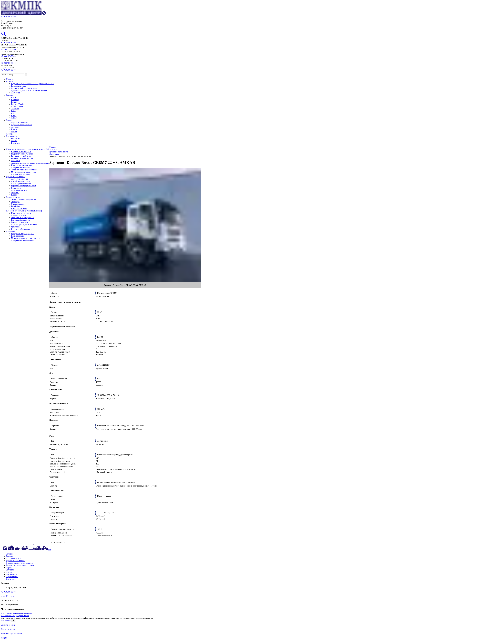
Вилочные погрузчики (21, 151)
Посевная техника (19, 208)
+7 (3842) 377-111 (8, 49)
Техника (9, 554)
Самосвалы (16, 188)
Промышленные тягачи (21, 213)
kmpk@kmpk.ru (7, 596)
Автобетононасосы (19, 179)
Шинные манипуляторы (21, 165)
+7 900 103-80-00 (8, 63)
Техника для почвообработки (23, 199)
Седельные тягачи (19, 190)
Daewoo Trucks (17, 104)
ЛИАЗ (14, 118)
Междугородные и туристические (25, 238)
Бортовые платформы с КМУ (23, 186)
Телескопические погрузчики (24, 170)
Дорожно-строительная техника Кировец (29, 90)
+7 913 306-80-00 (8, 42)
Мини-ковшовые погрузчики (23, 172)
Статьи (14, 141)
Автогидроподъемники (21, 183)
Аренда (9, 134)
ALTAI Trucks (17, 106)
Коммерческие (17, 236)
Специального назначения (22, 240)
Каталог (9, 81)
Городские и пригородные (22, 233)
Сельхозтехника (13, 197)
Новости (10, 79)
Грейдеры (15, 227)
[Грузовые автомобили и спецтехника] (11, 549)
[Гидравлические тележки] (31, 549)
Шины (14, 129)
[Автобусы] (25, 549)
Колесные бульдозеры (20, 220)
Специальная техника (20, 167)
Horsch (14, 102)
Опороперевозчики (19, 222)
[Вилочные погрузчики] (4, 549)
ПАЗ (13, 113)
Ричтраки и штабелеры (21, 156)
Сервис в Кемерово (19, 122)
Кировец (15, 100)
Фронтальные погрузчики (22, 218)
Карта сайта (11, 579)
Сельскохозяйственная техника (24, 88)
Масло (14, 131)
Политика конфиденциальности (15, 616)
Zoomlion (15, 109)
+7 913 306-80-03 (8, 70)
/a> (49, 549)
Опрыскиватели (18, 204)
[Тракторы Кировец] (38, 549)
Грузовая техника (18, 86)
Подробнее (6, 620)
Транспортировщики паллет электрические (30, 163)
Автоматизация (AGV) (21, 174)
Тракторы (15, 202)
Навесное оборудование (21, 229)
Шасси (14, 195)
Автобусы (15, 93)
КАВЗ (13, 115)
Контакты (15, 138)
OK (13, 620)
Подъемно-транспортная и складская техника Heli (32, 84)
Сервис (9, 120)
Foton (13, 111)
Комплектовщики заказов (22, 158)
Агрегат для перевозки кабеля (24, 224)
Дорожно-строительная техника (20, 565)
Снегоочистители (18, 215)
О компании (11, 136)
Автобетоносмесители (21, 181)
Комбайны (15, 206)
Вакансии (15, 143)
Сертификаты (12, 577)
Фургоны (15, 192)
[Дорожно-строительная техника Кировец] (18, 549)
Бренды (9, 95)
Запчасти (15, 127)
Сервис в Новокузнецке (21, 125)
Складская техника (14, 558)
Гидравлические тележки (22, 154)
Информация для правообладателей (16, 613)
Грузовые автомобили (15, 177)
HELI (13, 97)
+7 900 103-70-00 (8, 56)
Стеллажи (15, 161)
